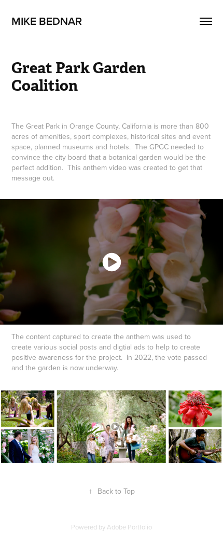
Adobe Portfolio (129, 527)
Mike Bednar (46, 21)
